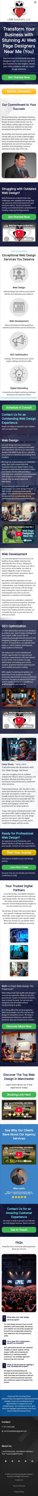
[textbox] (19, 40)
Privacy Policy (19, 1492)
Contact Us (19, 1480)
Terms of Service (19, 1486)
